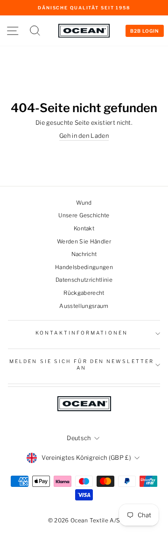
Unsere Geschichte (83, 215)
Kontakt (84, 228)
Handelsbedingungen (84, 267)
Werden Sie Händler (84, 241)
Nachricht (84, 254)
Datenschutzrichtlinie (84, 280)
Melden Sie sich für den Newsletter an (81, 364)
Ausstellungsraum (83, 306)
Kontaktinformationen (81, 333)
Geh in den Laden (84, 135)
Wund (83, 203)
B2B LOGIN (144, 31)
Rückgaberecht (83, 293)
